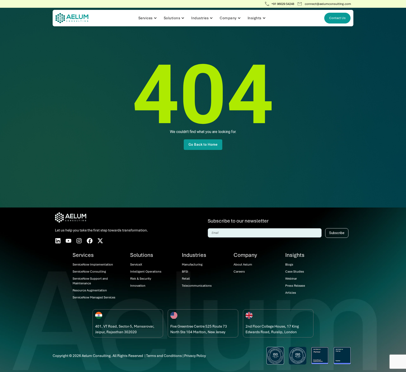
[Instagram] (79, 241)
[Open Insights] (264, 18)
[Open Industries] (211, 18)
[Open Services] (155, 18)
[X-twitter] (100, 241)
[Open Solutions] (182, 18)
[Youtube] (68, 241)
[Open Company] (239, 18)
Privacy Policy (195, 355)
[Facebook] (90, 241)
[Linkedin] (58, 241)
